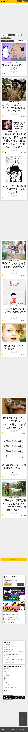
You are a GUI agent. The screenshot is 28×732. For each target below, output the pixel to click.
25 (5, 152)
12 (4, 198)
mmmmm (7, 675)
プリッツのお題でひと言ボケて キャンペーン (12, 619)
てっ (6, 673)
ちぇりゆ (5, 35)
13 (4, 354)
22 (5, 320)
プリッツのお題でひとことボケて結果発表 (11, 617)
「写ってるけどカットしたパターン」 (12, 647)
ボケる (10, 3)
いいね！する (8, 690)
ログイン (25, 1)
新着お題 (21, 730)
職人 (5, 562)
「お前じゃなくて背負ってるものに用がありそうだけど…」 (14, 660)
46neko (6, 668)
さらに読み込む (14, 559)
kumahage (7, 684)
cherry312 (9, 562)
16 (4, 275)
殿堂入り (3, 730)
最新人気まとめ (13, 730)
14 (4, 116)
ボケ (12, 35)
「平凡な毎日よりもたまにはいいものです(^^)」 (13, 654)
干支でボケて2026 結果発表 (8, 622)
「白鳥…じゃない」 (8, 657)
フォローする (7, 692)
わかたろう (7, 670)
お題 (19, 35)
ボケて (2, 562)
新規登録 (19, 1)
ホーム (3, 3)
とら (6, 680)
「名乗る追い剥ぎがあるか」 (10, 662)
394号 (6, 671)
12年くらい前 (23, 73)
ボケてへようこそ (20, 584)
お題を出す (17, 3)
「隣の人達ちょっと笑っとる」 (10, 649)
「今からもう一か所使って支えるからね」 (12, 646)
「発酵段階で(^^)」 (8, 644)
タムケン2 (7, 677)
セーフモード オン (7, 584)
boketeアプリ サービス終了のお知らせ (10, 614)
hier (6, 682)
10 (4, 477)
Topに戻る (23, 719)
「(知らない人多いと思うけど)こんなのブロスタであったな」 (14, 652)
